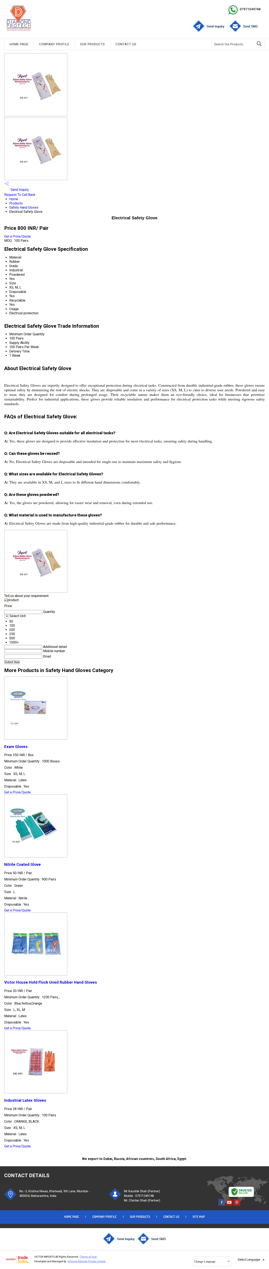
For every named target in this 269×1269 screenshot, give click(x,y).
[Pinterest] (236, 1205)
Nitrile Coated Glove (22, 864)
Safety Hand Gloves (23, 207)
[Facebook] (221, 1205)
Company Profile (54, 44)
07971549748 (250, 9)
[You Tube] (229, 1205)
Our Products (92, 44)
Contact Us (126, 44)
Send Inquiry (19, 190)
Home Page (19, 44)
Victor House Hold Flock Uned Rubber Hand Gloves (50, 982)
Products (16, 203)
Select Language (249, 1259)
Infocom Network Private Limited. (87, 1261)
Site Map (199, 1217)
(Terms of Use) (88, 1256)
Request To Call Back (19, 195)
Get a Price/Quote (17, 236)
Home (13, 199)
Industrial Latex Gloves (25, 1100)
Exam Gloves (16, 746)
